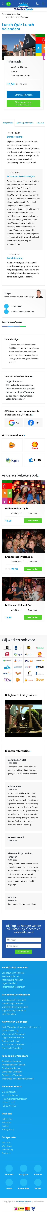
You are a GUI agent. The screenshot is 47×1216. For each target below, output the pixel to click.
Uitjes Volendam (9, 983)
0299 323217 (9, 1102)
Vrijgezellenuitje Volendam (14, 1010)
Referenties (7, 1119)
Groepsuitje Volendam (12, 1071)
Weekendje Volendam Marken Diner (18, 1078)
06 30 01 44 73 (9, 1105)
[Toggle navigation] (43, 4)
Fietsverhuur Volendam (12, 1075)
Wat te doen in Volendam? (13, 1034)
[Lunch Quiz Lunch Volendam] (23, 47)
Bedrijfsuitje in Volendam (13, 972)
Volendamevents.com (23, 1201)
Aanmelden (23, 951)
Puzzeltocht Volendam (12, 1048)
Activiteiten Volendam (14, 1021)
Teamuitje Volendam (11, 976)
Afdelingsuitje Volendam (13, 979)
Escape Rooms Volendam (13, 1044)
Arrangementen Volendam (13, 1064)
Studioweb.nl (23, 1204)
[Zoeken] (3, 4)
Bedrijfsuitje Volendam (15, 967)
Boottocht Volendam (11, 1041)
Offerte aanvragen (24, 94)
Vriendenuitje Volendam (16, 994)
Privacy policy (8, 1129)
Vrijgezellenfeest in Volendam (15, 1007)
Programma (8, 123)
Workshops (7, 1146)
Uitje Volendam (9, 1014)
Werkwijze (6, 1122)
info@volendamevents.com (15, 1098)
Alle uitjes (6, 1142)
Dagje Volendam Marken (13, 1037)
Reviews (40, 123)
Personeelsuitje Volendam (13, 986)
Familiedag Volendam (11, 1068)
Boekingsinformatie (25, 123)
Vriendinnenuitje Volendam (14, 1000)
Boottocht (6, 1153)
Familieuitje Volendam (15, 1055)
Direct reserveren (23, 103)
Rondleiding (7, 1149)
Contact (5, 1126)
